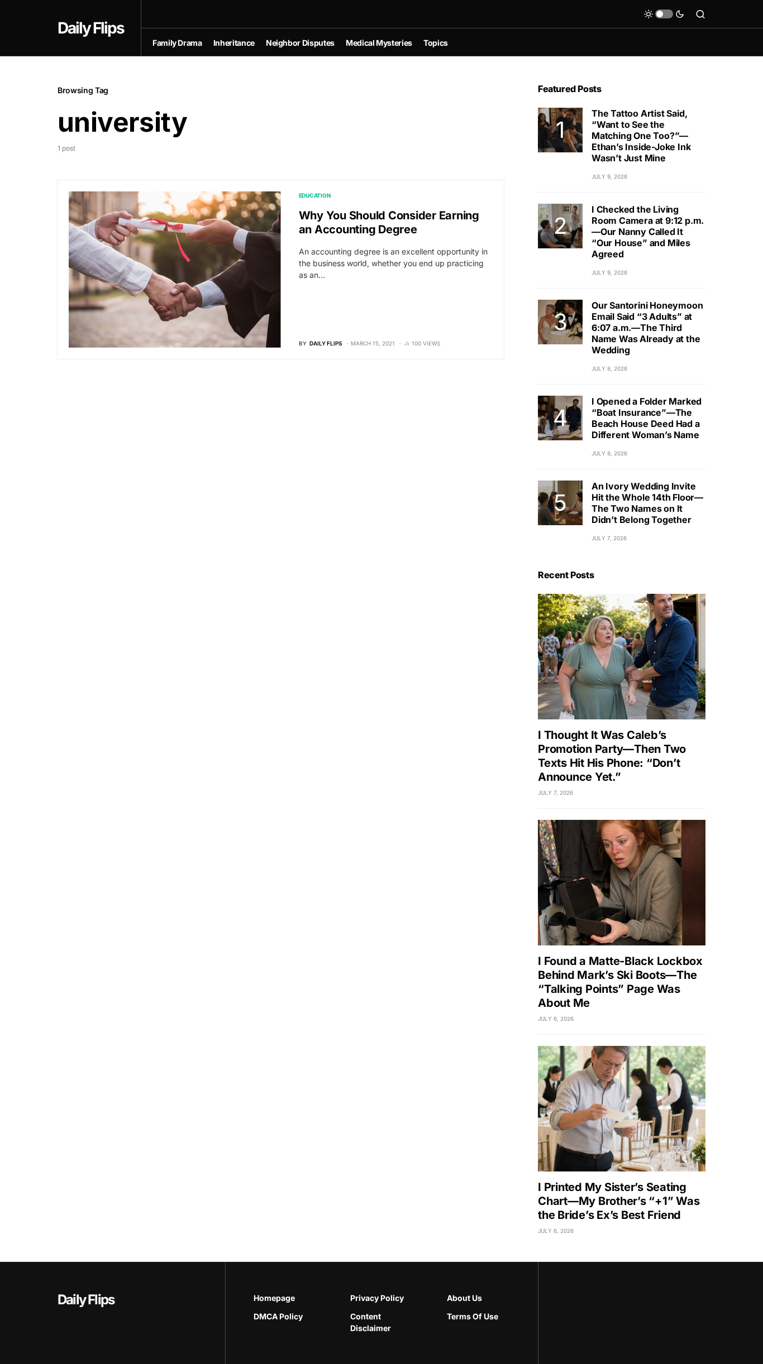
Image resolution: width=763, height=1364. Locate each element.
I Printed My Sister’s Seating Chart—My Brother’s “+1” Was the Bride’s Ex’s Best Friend (618, 1201)
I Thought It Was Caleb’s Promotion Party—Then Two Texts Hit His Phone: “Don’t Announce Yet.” (612, 756)
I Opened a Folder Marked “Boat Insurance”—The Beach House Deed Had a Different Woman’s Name (647, 418)
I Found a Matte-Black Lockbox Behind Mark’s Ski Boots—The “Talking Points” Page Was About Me (620, 982)
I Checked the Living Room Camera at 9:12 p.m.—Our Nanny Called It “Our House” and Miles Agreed (648, 232)
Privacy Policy (377, 1298)
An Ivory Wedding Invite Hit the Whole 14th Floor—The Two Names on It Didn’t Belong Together (647, 503)
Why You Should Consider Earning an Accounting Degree (389, 222)
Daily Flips (91, 27)
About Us (464, 1298)
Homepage (274, 1298)
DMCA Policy (278, 1316)
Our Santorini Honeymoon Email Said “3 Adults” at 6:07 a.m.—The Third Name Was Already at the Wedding (647, 328)
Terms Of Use (472, 1316)
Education (315, 195)
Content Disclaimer (370, 1322)
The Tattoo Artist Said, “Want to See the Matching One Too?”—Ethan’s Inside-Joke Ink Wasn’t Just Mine (641, 136)
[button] (664, 14)
